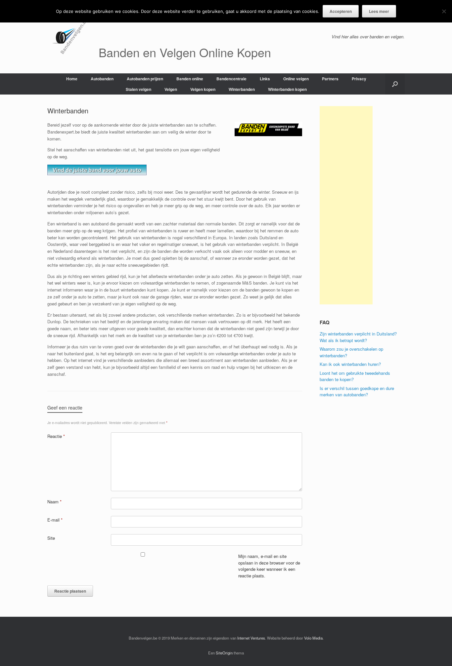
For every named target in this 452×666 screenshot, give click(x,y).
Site (51, 538)
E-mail (55, 520)
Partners (330, 79)
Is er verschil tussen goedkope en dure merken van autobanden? (357, 391)
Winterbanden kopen (287, 89)
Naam (54, 501)
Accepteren (341, 11)
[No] (443, 11)
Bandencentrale (231, 79)
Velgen (170, 89)
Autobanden (102, 79)
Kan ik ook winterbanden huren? (350, 364)
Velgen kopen (202, 89)
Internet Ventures (251, 638)
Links (265, 79)
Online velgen (296, 79)
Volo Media (313, 638)
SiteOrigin (224, 652)
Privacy (359, 79)
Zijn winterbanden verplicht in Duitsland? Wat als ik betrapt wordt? (358, 337)
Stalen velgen (138, 89)
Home (71, 79)
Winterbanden (242, 89)
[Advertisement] (346, 205)
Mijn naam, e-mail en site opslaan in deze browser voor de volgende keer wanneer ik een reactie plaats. (269, 566)
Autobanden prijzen (145, 79)
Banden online (189, 79)
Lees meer (379, 11)
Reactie (56, 436)
